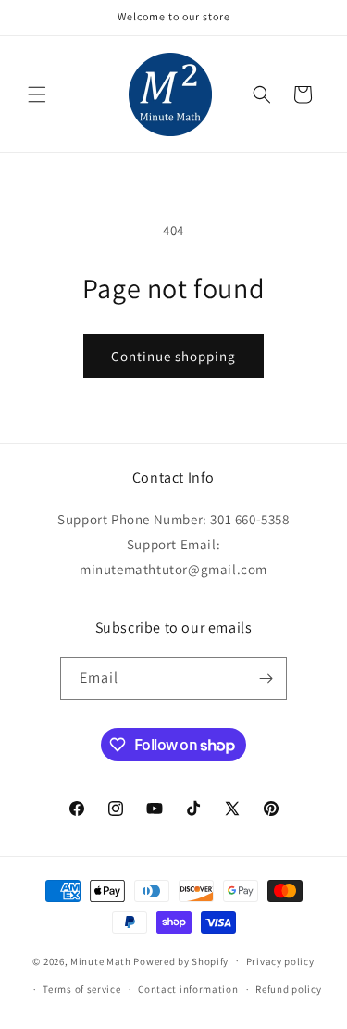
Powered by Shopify (181, 960)
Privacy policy (280, 961)
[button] (37, 94)
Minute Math (100, 960)
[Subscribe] (265, 678)
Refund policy (288, 989)
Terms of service (81, 989)
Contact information (188, 989)
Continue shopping (173, 356)
